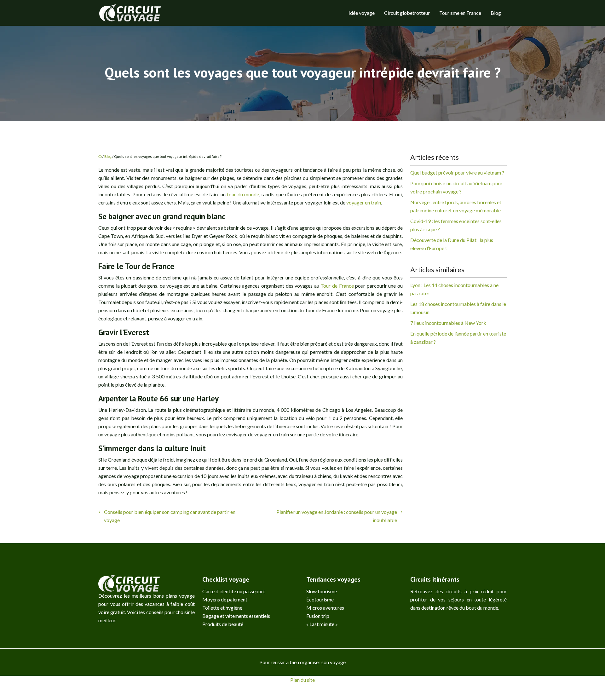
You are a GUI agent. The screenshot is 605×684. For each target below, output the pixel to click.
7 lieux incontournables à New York (448, 323)
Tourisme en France (460, 13)
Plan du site (302, 680)
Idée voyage (362, 13)
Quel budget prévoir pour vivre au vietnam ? (457, 172)
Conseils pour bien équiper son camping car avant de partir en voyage (169, 516)
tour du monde (243, 194)
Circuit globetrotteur (407, 13)
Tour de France (337, 286)
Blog (496, 13)
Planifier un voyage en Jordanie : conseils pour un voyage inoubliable (336, 516)
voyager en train (363, 202)
